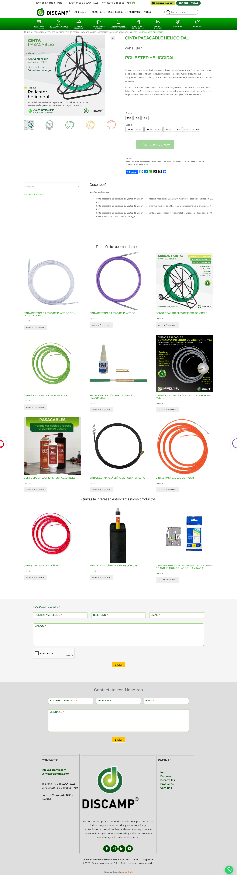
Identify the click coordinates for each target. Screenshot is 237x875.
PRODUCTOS (96, 12)
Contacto (166, 787)
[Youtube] (129, 848)
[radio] (129, 118)
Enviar (118, 664)
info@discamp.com (54, 769)
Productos (166, 784)
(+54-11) (63, 783)
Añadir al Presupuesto (155, 144)
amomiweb (127, 872)
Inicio (29, 32)
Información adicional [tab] (34, 194)
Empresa (166, 776)
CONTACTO (135, 12)
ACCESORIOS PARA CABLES (146, 161)
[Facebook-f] (106, 848)
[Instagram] (114, 848)
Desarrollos (167, 780)
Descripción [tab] (29, 186)
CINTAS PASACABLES (195, 161)
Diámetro (130, 113)
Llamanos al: (83, 2)
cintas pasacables (141, 164)
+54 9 (67, 787)
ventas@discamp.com (56, 773)
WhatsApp (117, 2)
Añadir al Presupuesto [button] (101, 325)
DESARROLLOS (115, 12)
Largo (128, 124)
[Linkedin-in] (121, 848)
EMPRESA (79, 12)
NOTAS (147, 12)
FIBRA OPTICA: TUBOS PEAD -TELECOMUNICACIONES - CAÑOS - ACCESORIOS (77, 32)
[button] (113, 38)
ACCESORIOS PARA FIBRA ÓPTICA (123, 32)
